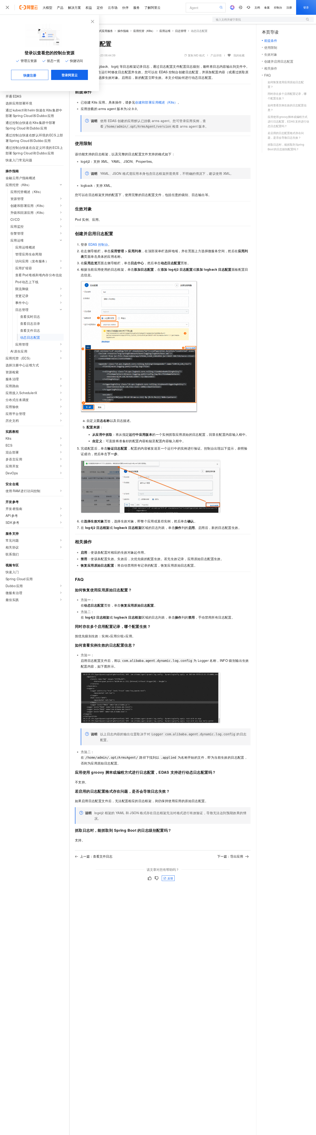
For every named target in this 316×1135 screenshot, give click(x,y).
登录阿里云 (70, 75)
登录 (306, 7)
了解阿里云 (152, 7)
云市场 (113, 7)
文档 (257, 7)
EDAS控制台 (98, 244)
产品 (60, 7)
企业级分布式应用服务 (99, 31)
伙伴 (125, 7)
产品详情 (216, 55)
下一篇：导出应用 (230, 856)
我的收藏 (239, 55)
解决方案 (74, 7)
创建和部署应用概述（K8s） (156, 102)
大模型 (47, 7)
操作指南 (123, 31)
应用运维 (164, 31)
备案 (267, 7)
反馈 (170, 878)
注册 (289, 7)
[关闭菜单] (7, 7)
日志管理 (180, 31)
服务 (136, 7)
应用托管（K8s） (144, 31)
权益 (89, 7)
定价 (100, 7)
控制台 (278, 7)
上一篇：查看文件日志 (96, 856)
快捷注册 (29, 75)
